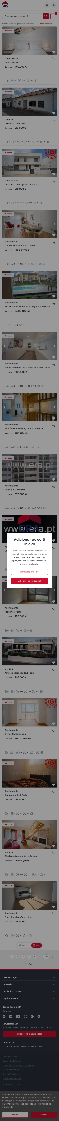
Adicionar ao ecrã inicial (29, 581)
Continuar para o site (29, 572)
